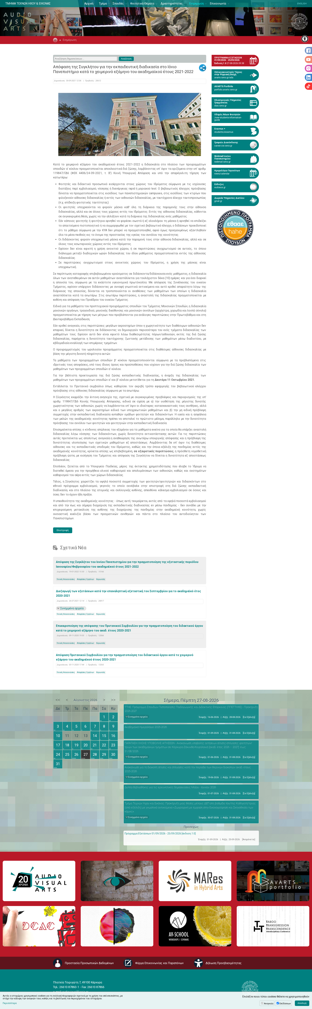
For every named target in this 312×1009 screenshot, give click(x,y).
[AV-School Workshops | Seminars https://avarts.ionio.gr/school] (195, 926)
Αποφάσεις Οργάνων (85, 579)
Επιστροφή (63, 530)
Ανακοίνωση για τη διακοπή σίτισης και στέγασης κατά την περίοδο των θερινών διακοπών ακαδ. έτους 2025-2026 (188, 769)
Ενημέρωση (196, 3)
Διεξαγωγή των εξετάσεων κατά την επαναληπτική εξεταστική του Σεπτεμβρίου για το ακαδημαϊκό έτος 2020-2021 (128, 593)
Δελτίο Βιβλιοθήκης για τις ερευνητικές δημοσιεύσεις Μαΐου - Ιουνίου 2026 (170, 787)
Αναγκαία (268, 1003)
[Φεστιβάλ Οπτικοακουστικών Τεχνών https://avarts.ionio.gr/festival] (117, 926)
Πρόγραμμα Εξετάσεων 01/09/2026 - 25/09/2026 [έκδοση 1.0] (160, 833)
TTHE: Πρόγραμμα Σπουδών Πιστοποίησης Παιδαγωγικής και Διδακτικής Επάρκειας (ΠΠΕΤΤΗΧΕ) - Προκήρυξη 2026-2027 (191, 709)
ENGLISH (302, 3)
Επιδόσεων (285, 1003)
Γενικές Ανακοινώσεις (66, 579)
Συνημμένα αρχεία (72, 608)
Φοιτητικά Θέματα (142, 3)
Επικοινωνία (218, 3)
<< (58, 700)
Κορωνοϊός (100, 579)
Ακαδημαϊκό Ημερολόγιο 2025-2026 (146, 727)
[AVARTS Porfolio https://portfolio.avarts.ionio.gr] (273, 881)
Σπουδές (118, 3)
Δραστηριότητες (172, 3)
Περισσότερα (10, 1003)
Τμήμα (103, 3)
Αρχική (88, 3)
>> (113, 700)
